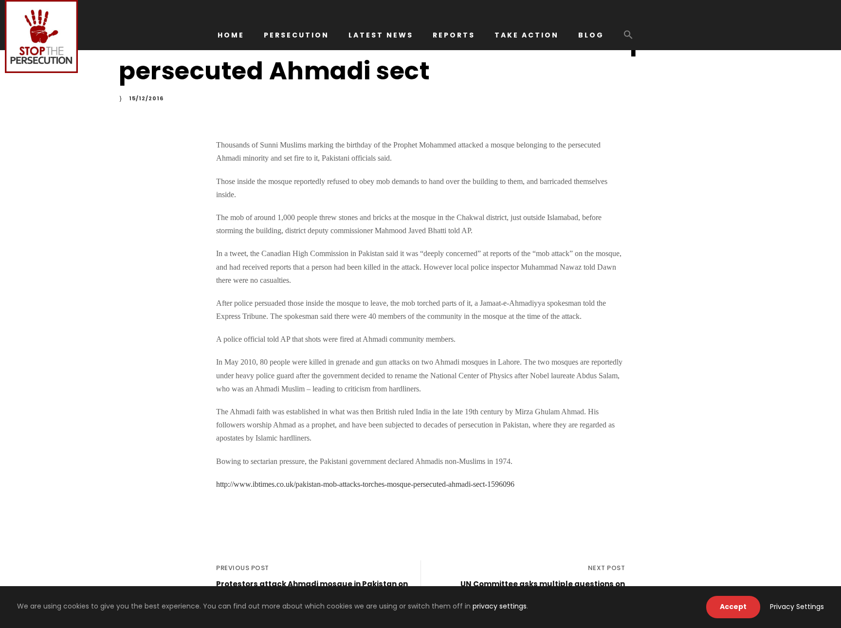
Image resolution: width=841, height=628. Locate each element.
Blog (591, 35)
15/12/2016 (146, 98)
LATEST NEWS (380, 35)
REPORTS (454, 35)
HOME (231, 35)
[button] (628, 39)
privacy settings (500, 606)
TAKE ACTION (526, 35)
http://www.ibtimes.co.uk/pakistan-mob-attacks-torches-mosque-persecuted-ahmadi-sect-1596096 (365, 484)
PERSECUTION (296, 35)
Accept (733, 606)
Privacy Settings (797, 606)
